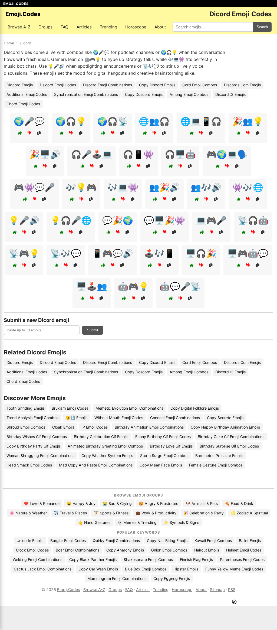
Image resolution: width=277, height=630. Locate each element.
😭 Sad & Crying (117, 503)
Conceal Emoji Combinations (175, 417)
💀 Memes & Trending (137, 522)
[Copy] (38, 133)
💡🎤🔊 (24, 220)
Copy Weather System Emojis (107, 455)
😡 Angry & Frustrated (159, 503)
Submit (92, 330)
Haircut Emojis (206, 550)
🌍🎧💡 (70, 121)
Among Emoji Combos (189, 94)
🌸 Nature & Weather (28, 513)
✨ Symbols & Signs (181, 522)
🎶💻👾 (122, 187)
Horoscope (135, 27)
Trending (108, 27)
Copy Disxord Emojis (157, 85)
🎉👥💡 (247, 121)
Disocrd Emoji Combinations (107, 85)
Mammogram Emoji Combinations (116, 578)
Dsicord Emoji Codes (58, 85)
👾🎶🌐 (247, 187)
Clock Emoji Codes (32, 550)
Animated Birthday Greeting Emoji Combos (105, 446)
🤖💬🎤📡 (180, 286)
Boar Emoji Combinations (77, 550)
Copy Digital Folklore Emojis (194, 408)
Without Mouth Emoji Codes (118, 417)
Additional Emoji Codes (26, 94)
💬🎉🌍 (117, 220)
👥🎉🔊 (164, 187)
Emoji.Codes (68, 589)
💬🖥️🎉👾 (164, 220)
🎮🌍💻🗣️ (227, 154)
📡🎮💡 (24, 253)
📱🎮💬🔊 (112, 253)
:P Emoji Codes (94, 427)
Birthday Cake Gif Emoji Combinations (231, 436)
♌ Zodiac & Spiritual (249, 513)
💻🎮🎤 (211, 220)
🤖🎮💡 (133, 286)
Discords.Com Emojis (242, 85)
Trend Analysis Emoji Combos (32, 417)
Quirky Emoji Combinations (116, 540)
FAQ (64, 27)
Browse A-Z (19, 27)
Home (9, 43)
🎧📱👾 (138, 154)
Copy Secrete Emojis (225, 417)
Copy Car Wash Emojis (98, 569)
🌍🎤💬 (29, 121)
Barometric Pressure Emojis (219, 455)
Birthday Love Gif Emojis (171, 446)
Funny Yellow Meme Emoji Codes (234, 569)
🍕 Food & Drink (239, 503)
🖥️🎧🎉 (201, 253)
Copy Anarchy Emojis (125, 550)
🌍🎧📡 (112, 121)
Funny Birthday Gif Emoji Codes (163, 436)
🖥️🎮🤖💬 (247, 253)
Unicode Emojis (30, 540)
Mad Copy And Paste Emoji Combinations (96, 465)
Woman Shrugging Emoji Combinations (40, 455)
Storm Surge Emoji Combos (164, 455)
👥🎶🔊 (206, 187)
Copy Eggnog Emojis (171, 578)
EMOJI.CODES (16, 4)
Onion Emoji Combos (169, 550)
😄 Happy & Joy (81, 503)
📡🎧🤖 (253, 220)
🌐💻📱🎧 (201, 121)
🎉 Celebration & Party (203, 513)
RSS (231, 589)
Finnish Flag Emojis (196, 559)
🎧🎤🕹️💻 (91, 154)
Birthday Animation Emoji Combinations (149, 427)
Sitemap (217, 589)
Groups (45, 27)
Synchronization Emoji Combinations (86, 94)
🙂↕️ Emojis (76, 417)
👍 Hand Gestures (94, 522)
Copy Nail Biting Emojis (167, 540)
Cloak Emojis (63, 427)
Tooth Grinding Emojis (25, 408)
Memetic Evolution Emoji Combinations (129, 408)
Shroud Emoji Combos (25, 427)
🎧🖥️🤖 (180, 154)
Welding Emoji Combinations (37, 559)
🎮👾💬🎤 (34, 187)
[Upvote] (20, 133)
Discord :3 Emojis (230, 94)
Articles (84, 27)
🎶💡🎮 (81, 187)
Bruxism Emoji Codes (70, 408)
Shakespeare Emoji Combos (148, 559)
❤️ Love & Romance (42, 503)
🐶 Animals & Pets (202, 503)
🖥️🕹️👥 (91, 286)
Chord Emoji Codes (23, 104)
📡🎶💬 (65, 253)
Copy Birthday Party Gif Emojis (33, 446)
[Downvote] (29, 133)
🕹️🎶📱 (159, 253)
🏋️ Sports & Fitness (111, 513)
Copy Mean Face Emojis (161, 465)
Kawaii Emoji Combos (213, 540)
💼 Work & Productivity (156, 513)
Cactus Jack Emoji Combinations (42, 569)
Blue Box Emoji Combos (145, 569)
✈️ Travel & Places (70, 513)
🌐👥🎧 (154, 121)
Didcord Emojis (19, 85)
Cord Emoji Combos (199, 85)
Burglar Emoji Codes (68, 540)
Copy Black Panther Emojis (93, 559)
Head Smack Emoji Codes (29, 465)
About (160, 27)
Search (262, 27)
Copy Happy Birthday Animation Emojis (225, 427)
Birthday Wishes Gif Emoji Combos (36, 436)
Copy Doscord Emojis (144, 94)
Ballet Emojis (250, 540)
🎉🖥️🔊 (44, 154)
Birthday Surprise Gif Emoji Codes (229, 446)
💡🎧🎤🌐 (70, 220)
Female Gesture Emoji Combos (215, 465)
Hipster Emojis (185, 569)
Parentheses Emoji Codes (242, 559)
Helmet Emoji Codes (243, 550)
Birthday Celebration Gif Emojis (101, 436)
